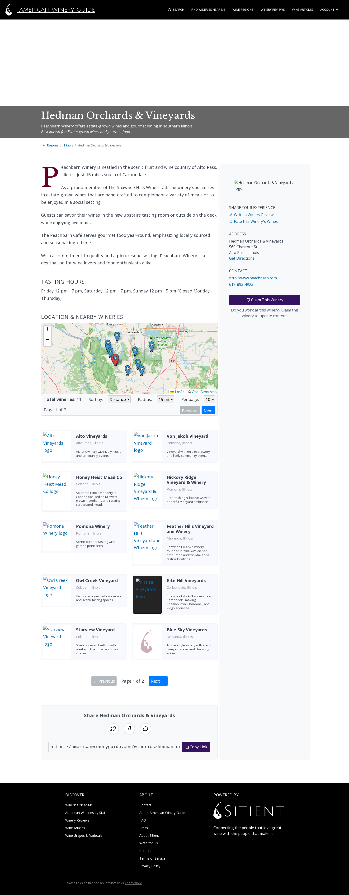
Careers (145, 850)
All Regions (51, 145)
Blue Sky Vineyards (187, 629)
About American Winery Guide (162, 812)
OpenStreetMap (204, 391)
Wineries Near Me (79, 805)
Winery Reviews (273, 9)
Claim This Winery (266, 299)
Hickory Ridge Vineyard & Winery (186, 479)
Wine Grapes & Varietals (83, 835)
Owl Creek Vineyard (97, 580)
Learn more (133, 883)
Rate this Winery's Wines (255, 221)
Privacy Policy (149, 866)
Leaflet (179, 391)
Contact (145, 805)
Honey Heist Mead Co (99, 477)
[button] (115, 360)
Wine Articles (302, 9)
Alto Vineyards (91, 436)
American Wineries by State (86, 812)
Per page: (190, 399)
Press (143, 828)
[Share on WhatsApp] (145, 728)
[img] (129, 358)
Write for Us (148, 843)
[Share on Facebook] (129, 728)
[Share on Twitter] (113, 728)
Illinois (68, 145)
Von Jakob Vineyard (187, 436)
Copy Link (198, 746)
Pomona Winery (93, 526)
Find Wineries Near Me (208, 9)
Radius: (145, 399)
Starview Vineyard (95, 629)
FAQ (142, 820)
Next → (158, 681)
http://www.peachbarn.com (253, 278)
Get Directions (242, 258)
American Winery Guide (56, 10)
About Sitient (149, 835)
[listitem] (84, 448)
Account (327, 9)
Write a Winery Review (253, 214)
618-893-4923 (241, 284)
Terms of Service (152, 858)
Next (208, 410)
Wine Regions (243, 9)
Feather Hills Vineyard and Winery (190, 528)
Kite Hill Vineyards (186, 580)
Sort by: (96, 399)
